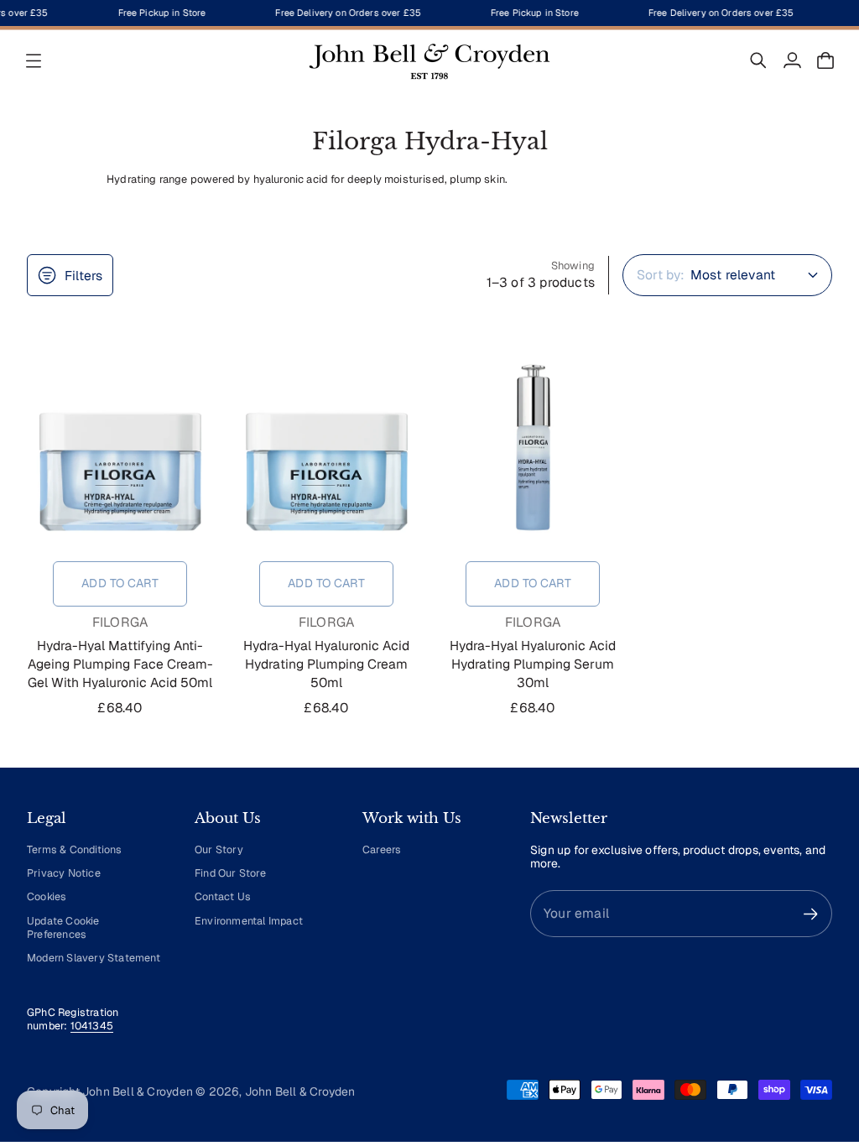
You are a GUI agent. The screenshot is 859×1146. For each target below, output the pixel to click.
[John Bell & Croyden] (429, 60)
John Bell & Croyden (300, 1091)
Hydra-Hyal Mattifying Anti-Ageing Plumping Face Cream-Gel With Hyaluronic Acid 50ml (120, 664)
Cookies (46, 896)
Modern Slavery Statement (93, 958)
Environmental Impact (249, 921)
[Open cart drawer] (825, 60)
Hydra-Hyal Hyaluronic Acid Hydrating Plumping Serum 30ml (533, 664)
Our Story (219, 849)
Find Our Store (230, 873)
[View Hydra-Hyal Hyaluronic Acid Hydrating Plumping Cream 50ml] (326, 447)
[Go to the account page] (792, 60)
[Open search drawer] (758, 60)
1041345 (91, 1025)
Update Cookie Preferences (63, 927)
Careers (381, 849)
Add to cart (120, 583)
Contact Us (223, 896)
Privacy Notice (64, 873)
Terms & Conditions (74, 849)
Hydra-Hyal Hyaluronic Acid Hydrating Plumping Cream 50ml (326, 664)
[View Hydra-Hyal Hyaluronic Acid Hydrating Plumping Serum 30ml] (533, 447)
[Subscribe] (811, 914)
